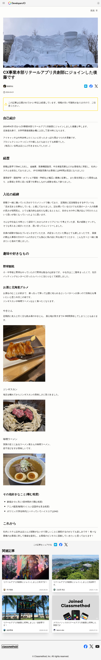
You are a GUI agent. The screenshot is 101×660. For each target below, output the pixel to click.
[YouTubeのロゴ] (97, 646)
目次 (92, 10)
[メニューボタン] (3, 3)
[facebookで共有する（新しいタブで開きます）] (91, 86)
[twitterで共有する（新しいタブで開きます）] (96, 86)
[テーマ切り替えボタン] (98, 3)
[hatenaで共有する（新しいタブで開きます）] (85, 86)
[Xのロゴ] (91, 646)
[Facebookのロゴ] (85, 646)
